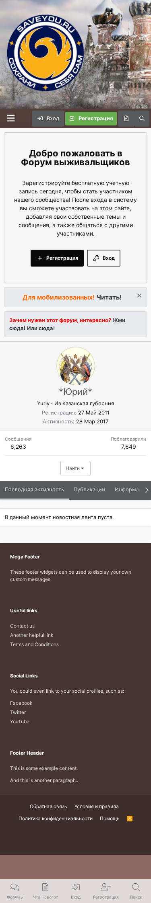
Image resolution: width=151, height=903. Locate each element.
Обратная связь (48, 806)
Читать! (109, 297)
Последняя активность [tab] (34, 489)
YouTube (19, 721)
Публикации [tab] (89, 489)
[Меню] (10, 118)
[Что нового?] (126, 119)
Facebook (21, 703)
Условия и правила (96, 806)
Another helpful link (32, 635)
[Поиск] (141, 119)
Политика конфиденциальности (56, 818)
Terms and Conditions (34, 644)
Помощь (110, 818)
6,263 (18, 446)
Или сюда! (41, 328)
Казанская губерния (88, 403)
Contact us (22, 626)
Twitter (18, 712)
